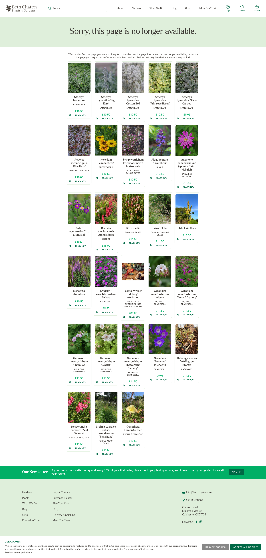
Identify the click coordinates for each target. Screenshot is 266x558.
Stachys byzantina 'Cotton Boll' (133, 100)
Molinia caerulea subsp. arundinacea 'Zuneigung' (106, 432)
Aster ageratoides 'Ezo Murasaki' (79, 231)
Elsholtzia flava (187, 228)
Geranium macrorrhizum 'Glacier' (106, 362)
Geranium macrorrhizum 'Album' (160, 294)
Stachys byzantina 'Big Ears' (106, 100)
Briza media (133, 228)
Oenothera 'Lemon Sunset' (133, 429)
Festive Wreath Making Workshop (133, 294)
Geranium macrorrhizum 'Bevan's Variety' (187, 294)
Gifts (187, 8)
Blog (174, 8)
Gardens (136, 8)
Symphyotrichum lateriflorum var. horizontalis (133, 163)
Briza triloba (160, 228)
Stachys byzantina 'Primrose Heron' (160, 100)
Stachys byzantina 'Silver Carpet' (187, 100)
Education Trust (207, 8)
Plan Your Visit (61, 503)
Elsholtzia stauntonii (79, 293)
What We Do (156, 8)
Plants (120, 8)
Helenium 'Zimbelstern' (106, 162)
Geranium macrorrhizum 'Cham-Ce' (79, 362)
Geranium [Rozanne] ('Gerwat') (160, 362)
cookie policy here (23, 552)
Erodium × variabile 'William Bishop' (106, 294)
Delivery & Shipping (64, 515)
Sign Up (236, 472)
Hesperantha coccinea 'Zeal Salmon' (79, 430)
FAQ (55, 509)
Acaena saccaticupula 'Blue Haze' (79, 163)
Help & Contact (61, 492)
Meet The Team (62, 520)
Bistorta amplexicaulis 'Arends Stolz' (106, 231)
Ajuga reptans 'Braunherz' (159, 162)
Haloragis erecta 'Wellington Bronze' (187, 362)
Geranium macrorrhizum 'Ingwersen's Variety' (133, 363)
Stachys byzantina (79, 99)
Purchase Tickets (63, 498)
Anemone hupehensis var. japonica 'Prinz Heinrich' (186, 165)
